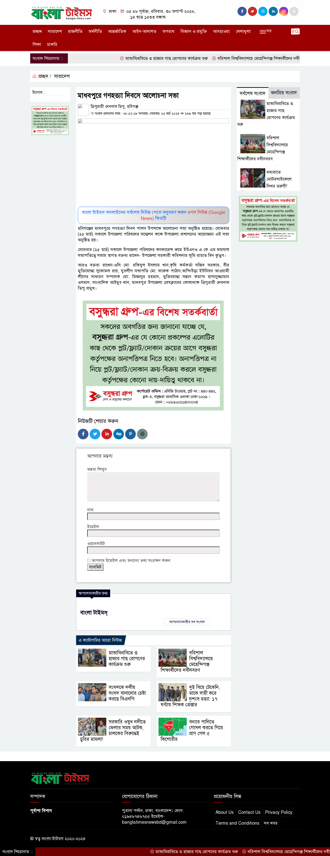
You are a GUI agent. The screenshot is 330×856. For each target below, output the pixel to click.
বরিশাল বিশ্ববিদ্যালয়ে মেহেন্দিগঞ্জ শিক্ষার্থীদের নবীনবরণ (246, 58)
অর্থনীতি (95, 31)
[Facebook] (83, 434)
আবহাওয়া (221, 31)
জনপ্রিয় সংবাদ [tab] (284, 93)
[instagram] (262, 11)
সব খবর (271, 823)
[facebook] (242, 11)
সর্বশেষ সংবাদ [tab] (252, 94)
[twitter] (252, 11)
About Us (224, 812)
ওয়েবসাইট (96, 543)
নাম (90, 509)
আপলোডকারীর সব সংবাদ (187, 622)
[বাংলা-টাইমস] (61, 12)
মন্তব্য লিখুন (97, 469)
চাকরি (52, 44)
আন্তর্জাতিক (117, 31)
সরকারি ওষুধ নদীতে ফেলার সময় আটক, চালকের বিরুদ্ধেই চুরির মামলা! (113, 730)
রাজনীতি (75, 31)
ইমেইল (93, 526)
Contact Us (249, 812)
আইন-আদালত (144, 31)
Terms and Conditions (237, 823)
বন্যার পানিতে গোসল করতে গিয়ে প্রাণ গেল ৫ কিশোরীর (192, 730)
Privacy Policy (278, 812)
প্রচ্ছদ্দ (37, 31)
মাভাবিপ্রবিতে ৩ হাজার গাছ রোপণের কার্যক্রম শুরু (149, 58)
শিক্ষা (37, 44)
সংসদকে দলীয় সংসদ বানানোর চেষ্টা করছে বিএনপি (127, 693)
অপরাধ (168, 31)
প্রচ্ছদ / (44, 76)
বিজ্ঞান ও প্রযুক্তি (193, 31)
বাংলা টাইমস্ (94, 612)
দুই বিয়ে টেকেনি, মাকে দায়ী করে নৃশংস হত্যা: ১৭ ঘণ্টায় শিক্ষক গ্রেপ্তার (190, 696)
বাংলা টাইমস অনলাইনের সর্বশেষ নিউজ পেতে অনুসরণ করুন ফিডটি (153, 215)
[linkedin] (273, 11)
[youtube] (283, 11)
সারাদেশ (55, 31)
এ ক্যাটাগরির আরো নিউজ (100, 640)
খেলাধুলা (243, 31)
